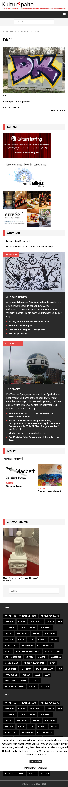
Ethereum (50, 633)
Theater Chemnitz (14, 686)
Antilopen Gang (50, 616)
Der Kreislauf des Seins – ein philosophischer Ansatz (34, 438)
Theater (35, 680)
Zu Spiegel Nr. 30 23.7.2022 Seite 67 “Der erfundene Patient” (31, 415)
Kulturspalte (44, 645)
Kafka (54, 639)
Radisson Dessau (44, 668)
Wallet (32, 686)
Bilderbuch (36, 621)
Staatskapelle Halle (15, 680)
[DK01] (34, 91)
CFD (60, 621)
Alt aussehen (16, 297)
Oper (52, 663)
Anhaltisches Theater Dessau (21, 616)
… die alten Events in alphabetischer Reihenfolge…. (29, 246)
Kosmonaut (11, 645)
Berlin (21, 621)
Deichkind (45, 627)
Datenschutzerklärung (35, 767)
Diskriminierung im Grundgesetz (27, 329)
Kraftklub (27, 645)
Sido (47, 674)
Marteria (56, 657)
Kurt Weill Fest (53, 651)
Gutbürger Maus (18, 333)
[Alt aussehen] (34, 289)
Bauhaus (9, 621)
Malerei (42, 657)
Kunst (8, 651)
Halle (21, 639)
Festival (9, 639)
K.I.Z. (31, 639)
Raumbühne (11, 674)
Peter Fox (26, 668)
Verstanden (36, 761)
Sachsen (26, 674)
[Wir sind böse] (20, 472)
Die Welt (13, 389)
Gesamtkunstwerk (50, 491)
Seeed (37, 674)
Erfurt (36, 633)
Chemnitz (10, 627)
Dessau (8, 633)
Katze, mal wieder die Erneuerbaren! (29, 321)
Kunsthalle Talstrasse (28, 651)
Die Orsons (22, 633)
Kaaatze (42, 639)
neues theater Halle (35, 663)
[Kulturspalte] (34, 9)
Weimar (45, 686)
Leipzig (29, 657)
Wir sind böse (14, 486)
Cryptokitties (27, 627)
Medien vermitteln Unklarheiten (27, 433)
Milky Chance (12, 663)
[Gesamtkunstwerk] (52, 475)
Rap (60, 668)
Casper (50, 621)
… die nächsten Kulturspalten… (19, 241)
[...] (10, 316)
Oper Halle (10, 668)
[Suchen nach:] (34, 21)
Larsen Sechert (13, 657)
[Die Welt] (34, 381)
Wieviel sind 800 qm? (20, 325)
